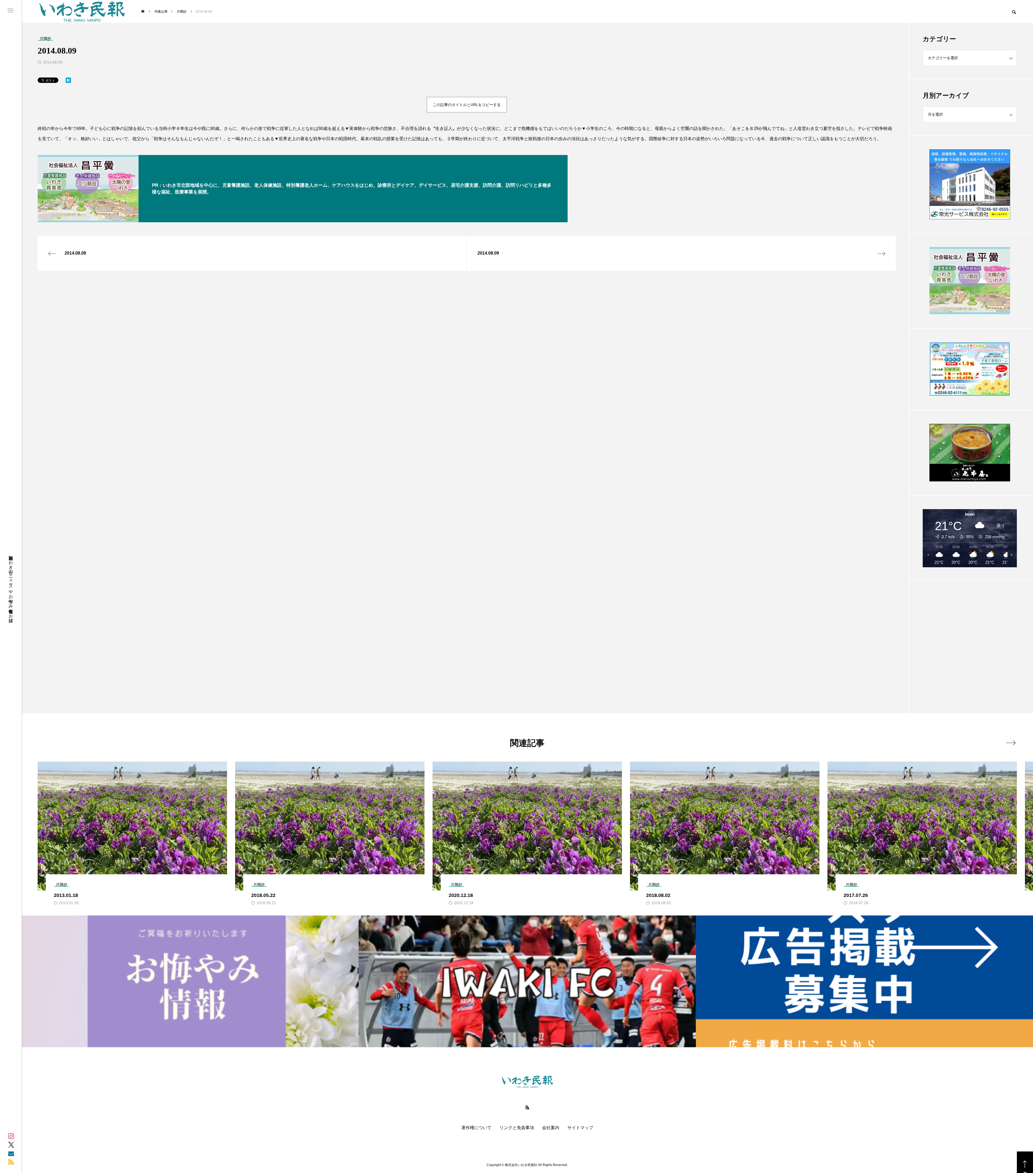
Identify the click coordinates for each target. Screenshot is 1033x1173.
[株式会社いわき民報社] (82, 11)
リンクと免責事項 (517, 1128)
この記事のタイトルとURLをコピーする (467, 105)
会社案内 (550, 1128)
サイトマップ (580, 1128)
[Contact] (11, 1153)
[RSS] (11, 1162)
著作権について (476, 1128)
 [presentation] (1011, 742)
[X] (11, 1145)
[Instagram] (11, 1136)
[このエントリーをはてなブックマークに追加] (68, 81)
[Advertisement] (970, 633)
